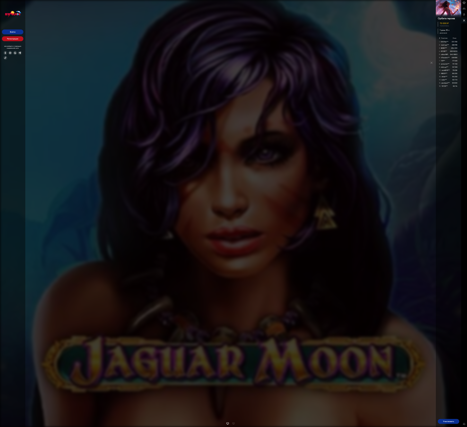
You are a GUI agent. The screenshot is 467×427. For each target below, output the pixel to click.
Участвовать (448, 421)
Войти (12, 32)
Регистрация (12, 39)
